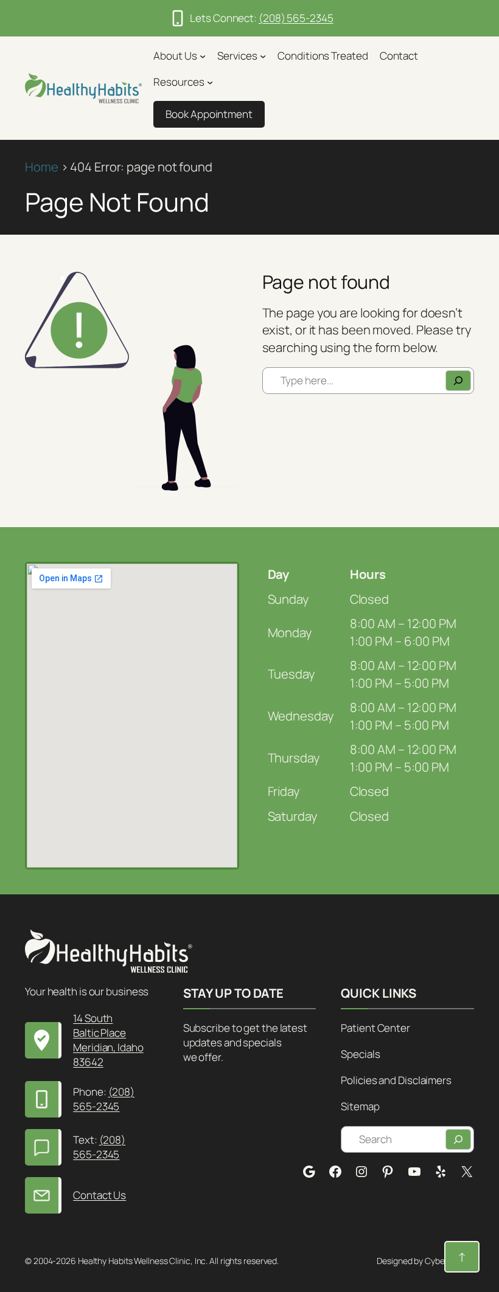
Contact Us (99, 1195)
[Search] (458, 380)
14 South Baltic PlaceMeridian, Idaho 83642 (108, 1040)
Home (41, 166)
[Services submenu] (263, 56)
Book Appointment (209, 114)
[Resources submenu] (210, 82)
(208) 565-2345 (296, 18)
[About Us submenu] (203, 56)
